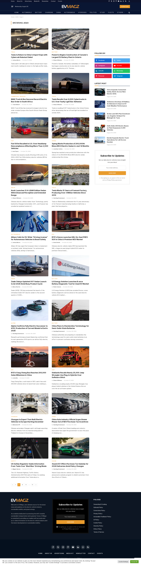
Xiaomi (54, 461)
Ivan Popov (16, 151)
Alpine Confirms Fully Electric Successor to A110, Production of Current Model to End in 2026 (29, 328)
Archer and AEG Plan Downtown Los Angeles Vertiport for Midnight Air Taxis (118, 116)
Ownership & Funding (100, 504)
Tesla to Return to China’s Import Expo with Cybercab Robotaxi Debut (29, 56)
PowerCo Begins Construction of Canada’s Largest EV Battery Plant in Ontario (70, 56)
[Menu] (12, 6)
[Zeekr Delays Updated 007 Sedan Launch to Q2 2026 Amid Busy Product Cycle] (29, 265)
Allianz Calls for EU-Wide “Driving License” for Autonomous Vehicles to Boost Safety (29, 238)
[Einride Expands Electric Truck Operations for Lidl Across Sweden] (100, 140)
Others (120, 12)
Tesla (13, 52)
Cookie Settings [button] (123, 561)
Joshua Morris (16, 60)
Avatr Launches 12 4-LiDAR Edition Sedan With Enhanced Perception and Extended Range (28, 192)
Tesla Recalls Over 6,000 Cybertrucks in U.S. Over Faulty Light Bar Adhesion (69, 100)
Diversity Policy (98, 526)
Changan (14, 416)
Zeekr (13, 278)
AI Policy (96, 520)
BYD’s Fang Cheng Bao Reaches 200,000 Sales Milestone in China (28, 374)
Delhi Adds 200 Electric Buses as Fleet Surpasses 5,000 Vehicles (118, 128)
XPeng (54, 140)
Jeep (53, 369)
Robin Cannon (57, 287)
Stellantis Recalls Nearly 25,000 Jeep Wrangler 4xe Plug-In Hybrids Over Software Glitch (68, 375)
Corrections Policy (99, 510)
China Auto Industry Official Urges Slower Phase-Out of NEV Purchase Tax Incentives (70, 420)
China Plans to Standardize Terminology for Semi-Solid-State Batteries (70, 327)
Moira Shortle (16, 287)
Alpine (13, 323)
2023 (17, 17)
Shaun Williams (57, 60)
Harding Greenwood (59, 198)
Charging (49, 12)
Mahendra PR (16, 424)
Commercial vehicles (18, 96)
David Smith (56, 242)
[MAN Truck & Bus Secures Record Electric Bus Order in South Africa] (29, 83)
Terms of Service (99, 532)
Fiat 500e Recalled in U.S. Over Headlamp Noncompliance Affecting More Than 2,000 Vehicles (29, 146)
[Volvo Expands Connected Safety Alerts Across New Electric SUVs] (100, 92)
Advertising (28, 1)
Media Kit (36, 1)
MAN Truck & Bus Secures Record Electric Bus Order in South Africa (29, 100)
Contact (53, 1)
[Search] (129, 12)
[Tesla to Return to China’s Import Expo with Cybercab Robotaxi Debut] (29, 39)
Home (12, 1)
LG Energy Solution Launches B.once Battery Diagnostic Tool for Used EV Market (70, 283)
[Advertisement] (112, 34)
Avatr (13, 187)
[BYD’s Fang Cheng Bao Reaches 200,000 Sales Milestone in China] (29, 356)
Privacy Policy (111, 180)
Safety (13, 461)
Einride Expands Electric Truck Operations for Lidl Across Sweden (118, 140)
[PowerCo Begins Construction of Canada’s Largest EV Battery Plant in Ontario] (70, 39)
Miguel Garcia (16, 469)
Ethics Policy (98, 529)
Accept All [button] (134, 561)
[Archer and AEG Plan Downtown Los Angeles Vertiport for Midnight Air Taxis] (100, 116)
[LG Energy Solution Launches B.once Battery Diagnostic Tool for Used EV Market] (70, 265)
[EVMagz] (70, 6)
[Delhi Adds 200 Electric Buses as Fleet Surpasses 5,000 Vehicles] (100, 128)
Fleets (111, 12)
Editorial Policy (98, 507)
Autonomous (69, 12)
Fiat (12, 140)
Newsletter (45, 1)
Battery (38, 12)
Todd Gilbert (16, 104)
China (58, 12)
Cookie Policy (98, 523)
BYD (53, 234)
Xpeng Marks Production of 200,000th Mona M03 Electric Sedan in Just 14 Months (70, 145)
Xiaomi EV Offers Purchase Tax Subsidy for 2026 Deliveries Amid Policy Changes (70, 465)
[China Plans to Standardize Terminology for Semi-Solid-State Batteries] (70, 310)
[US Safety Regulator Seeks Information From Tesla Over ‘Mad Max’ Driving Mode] (29, 448)
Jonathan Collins (58, 149)
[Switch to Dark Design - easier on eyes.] (129, 1)
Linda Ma (15, 378)
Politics (93, 12)
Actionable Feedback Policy (102, 516)
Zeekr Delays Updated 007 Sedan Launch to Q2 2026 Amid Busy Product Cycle (28, 283)
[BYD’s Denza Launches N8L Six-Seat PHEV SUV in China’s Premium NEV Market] (70, 221)
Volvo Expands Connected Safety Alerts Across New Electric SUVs (116, 92)
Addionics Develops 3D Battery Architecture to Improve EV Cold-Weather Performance (118, 104)
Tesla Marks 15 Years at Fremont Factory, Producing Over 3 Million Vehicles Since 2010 (69, 192)
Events (60, 1)
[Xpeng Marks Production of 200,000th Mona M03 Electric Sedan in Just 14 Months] (70, 127)
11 (32, 484)
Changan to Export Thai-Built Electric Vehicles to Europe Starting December (27, 420)
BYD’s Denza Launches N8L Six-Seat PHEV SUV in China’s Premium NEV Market (70, 238)
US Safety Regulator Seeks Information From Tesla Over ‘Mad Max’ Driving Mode (28, 465)
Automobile (27, 12)
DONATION (124, 6)
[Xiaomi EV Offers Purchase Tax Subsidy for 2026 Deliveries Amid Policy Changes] (70, 448)
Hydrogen (82, 12)
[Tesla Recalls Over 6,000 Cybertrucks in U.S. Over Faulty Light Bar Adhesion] (70, 83)
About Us (19, 1)
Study (102, 12)
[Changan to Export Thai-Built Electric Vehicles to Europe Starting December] (29, 403)
